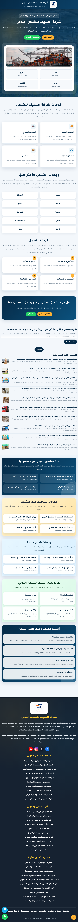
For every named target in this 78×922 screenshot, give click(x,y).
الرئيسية (66, 911)
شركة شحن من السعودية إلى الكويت (39, 778)
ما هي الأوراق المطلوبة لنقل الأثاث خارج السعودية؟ (39, 884)
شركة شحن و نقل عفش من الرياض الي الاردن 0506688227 (57, 445)
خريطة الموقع (13, 911)
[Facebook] (47, 749)
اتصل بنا (42, 911)
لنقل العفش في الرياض (39, 892)
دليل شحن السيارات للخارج (61, 529)
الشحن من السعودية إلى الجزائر (39, 795)
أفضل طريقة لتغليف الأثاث (25, 478)
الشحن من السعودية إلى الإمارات (58, 559)
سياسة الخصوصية (29, 911)
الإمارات (20, 195)
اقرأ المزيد (70, 342)
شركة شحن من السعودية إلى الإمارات (39, 774)
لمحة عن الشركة (54, 911)
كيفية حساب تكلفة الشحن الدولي (58, 478)
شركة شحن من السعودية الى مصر (39, 799)
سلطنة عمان (20, 221)
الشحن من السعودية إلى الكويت (23, 559)
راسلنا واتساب (32, 37)
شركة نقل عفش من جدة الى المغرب (39, 837)
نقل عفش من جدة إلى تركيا (39, 829)
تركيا (58, 229)
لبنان (20, 229)
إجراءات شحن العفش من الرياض (22, 488)
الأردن (58, 204)
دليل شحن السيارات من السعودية (39, 871)
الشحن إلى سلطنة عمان (26, 569)
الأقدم (39, 349)
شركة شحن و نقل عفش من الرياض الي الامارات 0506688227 (42, 330)
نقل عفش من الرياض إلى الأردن (39, 820)
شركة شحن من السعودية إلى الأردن (39, 765)
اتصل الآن (48, 37)
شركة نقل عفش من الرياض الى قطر (39, 846)
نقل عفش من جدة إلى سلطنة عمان (39, 824)
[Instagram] (36, 749)
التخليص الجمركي (65, 488)
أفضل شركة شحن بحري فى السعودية (39, 761)
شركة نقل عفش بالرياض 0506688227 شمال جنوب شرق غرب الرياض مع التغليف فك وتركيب (46, 417)
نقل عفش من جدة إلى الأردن (39, 833)
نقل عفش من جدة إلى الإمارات (39, 816)
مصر (58, 195)
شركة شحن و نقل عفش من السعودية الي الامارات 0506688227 (56, 426)
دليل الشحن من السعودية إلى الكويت (39, 901)
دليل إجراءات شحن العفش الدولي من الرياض (39, 875)
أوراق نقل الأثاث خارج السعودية (23, 518)
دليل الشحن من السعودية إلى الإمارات (39, 888)
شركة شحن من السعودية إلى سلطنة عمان (39, 769)
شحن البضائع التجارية (27, 529)
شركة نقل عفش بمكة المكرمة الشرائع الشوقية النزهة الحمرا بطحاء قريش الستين (49, 398)
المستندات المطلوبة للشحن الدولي (57, 518)
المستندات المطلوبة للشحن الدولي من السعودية (39, 880)
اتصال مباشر (44, 314)
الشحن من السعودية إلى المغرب (39, 786)
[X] (42, 749)
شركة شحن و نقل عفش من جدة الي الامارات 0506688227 (58, 435)
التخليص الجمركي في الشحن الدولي (39, 863)
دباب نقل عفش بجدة (39, 850)
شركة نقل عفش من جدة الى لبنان (39, 842)
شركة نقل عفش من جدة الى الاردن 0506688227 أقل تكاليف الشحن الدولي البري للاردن (48, 407)
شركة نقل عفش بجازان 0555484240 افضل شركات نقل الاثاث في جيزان (53, 369)
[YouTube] (31, 749)
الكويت (20, 212)
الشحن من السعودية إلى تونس (39, 791)
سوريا (20, 204)
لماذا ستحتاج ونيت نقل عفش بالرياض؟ (39, 897)
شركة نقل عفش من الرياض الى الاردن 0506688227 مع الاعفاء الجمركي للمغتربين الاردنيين (47, 359)
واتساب (31, 314)
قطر (58, 221)
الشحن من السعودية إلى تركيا (39, 782)
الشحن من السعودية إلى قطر (60, 569)
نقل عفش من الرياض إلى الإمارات (39, 812)
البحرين (58, 212)
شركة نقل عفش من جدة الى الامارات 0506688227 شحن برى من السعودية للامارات (49, 388)
